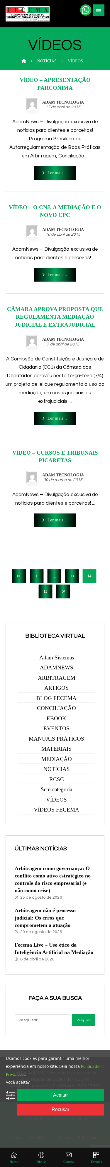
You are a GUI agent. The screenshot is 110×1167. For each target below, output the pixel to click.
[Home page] (23, 61)
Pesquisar (84, 1020)
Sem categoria (56, 789)
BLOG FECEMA (56, 698)
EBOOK (56, 718)
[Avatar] (32, 104)
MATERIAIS (56, 749)
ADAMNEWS (56, 667)
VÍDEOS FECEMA (56, 810)
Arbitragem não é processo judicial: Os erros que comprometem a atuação (45, 917)
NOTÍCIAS (56, 769)
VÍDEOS (56, 800)
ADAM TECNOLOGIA (63, 102)
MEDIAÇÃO (56, 759)
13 (72, 576)
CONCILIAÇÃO (56, 708)
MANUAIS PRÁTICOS (56, 739)
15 (45, 591)
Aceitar (60, 1095)
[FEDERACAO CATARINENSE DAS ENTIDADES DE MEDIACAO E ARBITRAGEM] (28, 13)
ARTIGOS (56, 688)
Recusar (60, 1109)
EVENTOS (56, 728)
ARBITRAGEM (56, 678)
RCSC (56, 779)
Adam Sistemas (56, 657)
